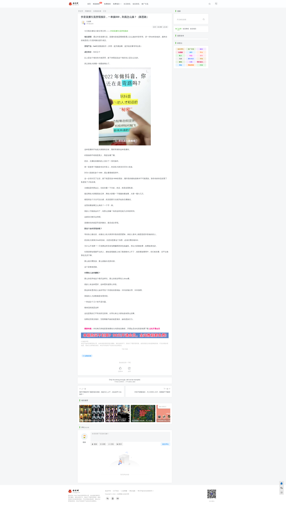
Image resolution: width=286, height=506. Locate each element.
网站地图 (132, 491)
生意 (190, 62)
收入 (180, 55)
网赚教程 (88, 11)
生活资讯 (127, 4)
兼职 (190, 52)
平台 (201, 52)
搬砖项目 (191, 59)
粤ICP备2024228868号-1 (146, 491)
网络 (180, 65)
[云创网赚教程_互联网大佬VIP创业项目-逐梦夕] (74, 491)
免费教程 (107, 4)
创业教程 (186, 28)
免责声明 (108, 491)
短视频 (180, 52)
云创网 (88, 21)
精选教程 (97, 3)
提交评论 (165, 444)
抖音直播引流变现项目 (119, 31)
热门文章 (178, 28)
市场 (201, 59)
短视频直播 (97, 11)
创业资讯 (136, 4)
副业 (201, 49)
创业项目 (193, 28)
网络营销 (191, 65)
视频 (180, 59)
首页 (89, 4)
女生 (201, 55)
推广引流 (145, 4)
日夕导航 (84, 325)
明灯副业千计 (201, 62)
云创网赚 (124, 491)
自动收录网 (125, 494)
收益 (190, 55)
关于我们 (116, 491)
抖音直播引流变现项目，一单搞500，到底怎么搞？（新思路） (115, 17)
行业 (201, 65)
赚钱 (180, 62)
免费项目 (116, 4)
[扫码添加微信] (281, 488)
